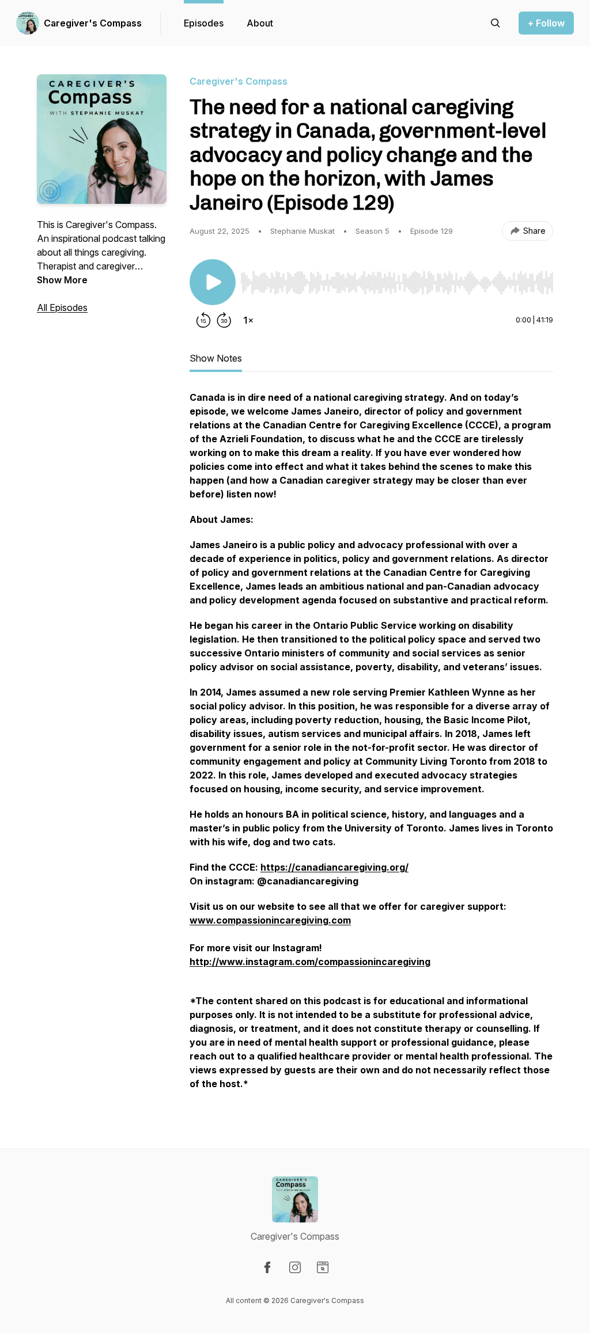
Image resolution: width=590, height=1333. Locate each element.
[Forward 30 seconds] (224, 320)
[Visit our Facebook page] (267, 1267)
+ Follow (546, 23)
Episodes (204, 23)
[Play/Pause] (213, 282)
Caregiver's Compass (93, 23)
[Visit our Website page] (322, 1267)
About (260, 23)
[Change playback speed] (248, 320)
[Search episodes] (495, 23)
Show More (62, 280)
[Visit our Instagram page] (295, 1267)
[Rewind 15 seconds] (203, 320)
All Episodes (62, 307)
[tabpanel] (371, 746)
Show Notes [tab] (216, 358)
